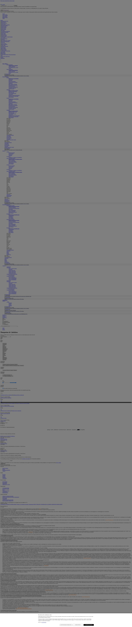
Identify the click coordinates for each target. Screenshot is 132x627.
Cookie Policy (44, 622)
